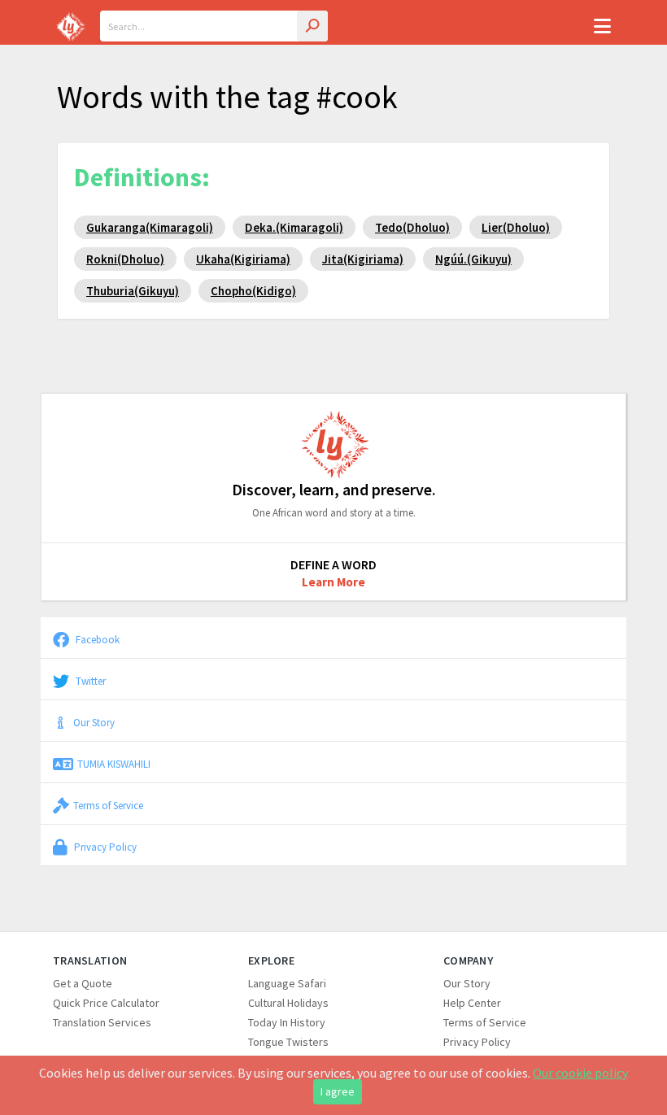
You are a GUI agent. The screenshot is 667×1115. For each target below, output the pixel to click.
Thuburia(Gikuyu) (132, 290)
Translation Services (102, 1022)
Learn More (333, 582)
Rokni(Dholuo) (125, 259)
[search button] (312, 26)
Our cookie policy (580, 1073)
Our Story (94, 722)
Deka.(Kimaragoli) (294, 227)
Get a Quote (82, 983)
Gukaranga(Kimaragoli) (149, 227)
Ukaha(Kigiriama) (243, 259)
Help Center (472, 1002)
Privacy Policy (104, 846)
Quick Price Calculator (106, 1002)
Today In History (286, 1022)
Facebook (96, 639)
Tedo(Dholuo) (412, 227)
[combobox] (214, 26)
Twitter (89, 680)
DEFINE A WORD (333, 564)
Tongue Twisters (288, 1041)
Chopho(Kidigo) (253, 290)
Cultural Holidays (288, 1002)
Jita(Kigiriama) (362, 259)
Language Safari (287, 983)
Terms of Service (108, 805)
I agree (337, 1091)
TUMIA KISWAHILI (113, 763)
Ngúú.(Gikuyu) (473, 259)
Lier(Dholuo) (516, 227)
